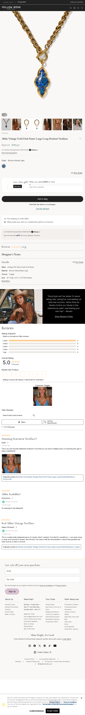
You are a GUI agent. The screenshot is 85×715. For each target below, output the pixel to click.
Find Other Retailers (31, 621)
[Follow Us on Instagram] (30, 646)
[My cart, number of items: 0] (78, 7)
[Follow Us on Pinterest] (44, 646)
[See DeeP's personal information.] (8, 443)
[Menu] (82, 7)
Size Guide (77, 173)
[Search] (71, 7)
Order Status (50, 604)
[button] (6, 374)
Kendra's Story (10, 604)
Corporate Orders (52, 622)
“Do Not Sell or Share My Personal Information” (58, 704)
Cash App (68, 622)
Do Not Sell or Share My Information (57, 661)
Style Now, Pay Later (72, 617)
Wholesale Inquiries (52, 619)
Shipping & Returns (52, 612)
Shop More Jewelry (71, 629)
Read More (6, 281)
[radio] (4, 166)
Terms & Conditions (52, 614)
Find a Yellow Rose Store (32, 619)
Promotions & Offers (71, 604)
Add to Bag (42, 199)
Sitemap (18, 661)
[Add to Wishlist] (80, 138)
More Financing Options (9, 153)
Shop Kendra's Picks (64, 316)
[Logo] (11, 8)
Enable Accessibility (76, 2)
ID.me (66, 624)
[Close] (81, 698)
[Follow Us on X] (40, 646)
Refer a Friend (10, 614)
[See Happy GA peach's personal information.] (16, 527)
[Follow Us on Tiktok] (49, 646)
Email (9, 571)
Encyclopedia (69, 626)
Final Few (5, 133)
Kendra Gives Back (11, 607)
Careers (8, 609)
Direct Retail (9, 612)
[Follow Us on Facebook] (35, 646)
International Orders (53, 617)
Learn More (67, 639)
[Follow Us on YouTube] (55, 646)
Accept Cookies (52, 711)
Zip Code (10, 579)
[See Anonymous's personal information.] (12, 498)
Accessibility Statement (47, 659)
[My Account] (74, 7)
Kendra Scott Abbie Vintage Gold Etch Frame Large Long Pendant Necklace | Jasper (49, 547)
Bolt (66, 619)
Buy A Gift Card (29, 629)
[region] (42, 704)
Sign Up (12, 591)
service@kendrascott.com (33, 616)
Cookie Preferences (33, 661)
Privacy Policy (61, 585)
